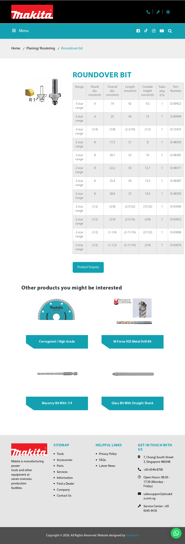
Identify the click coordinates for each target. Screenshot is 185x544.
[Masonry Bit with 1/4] (57, 374)
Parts (60, 466)
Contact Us (64, 496)
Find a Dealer (65, 484)
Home (15, 48)
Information (65, 478)
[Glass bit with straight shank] (133, 374)
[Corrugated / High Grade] (57, 313)
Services (62, 472)
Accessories (64, 460)
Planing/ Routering (40, 48)
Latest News (107, 466)
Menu (24, 31)
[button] (176, 533)
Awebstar (132, 535)
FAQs (102, 460)
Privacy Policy (108, 454)
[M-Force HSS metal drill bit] (133, 313)
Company (63, 490)
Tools (60, 454)
